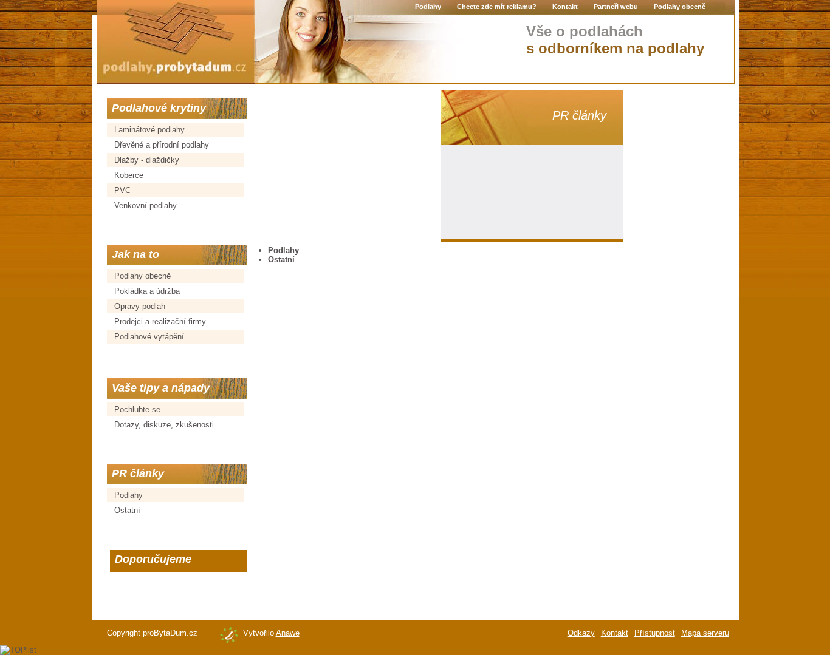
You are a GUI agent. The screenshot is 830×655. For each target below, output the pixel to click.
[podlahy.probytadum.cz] (176, 42)
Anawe (288, 632)
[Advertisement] (347, 166)
